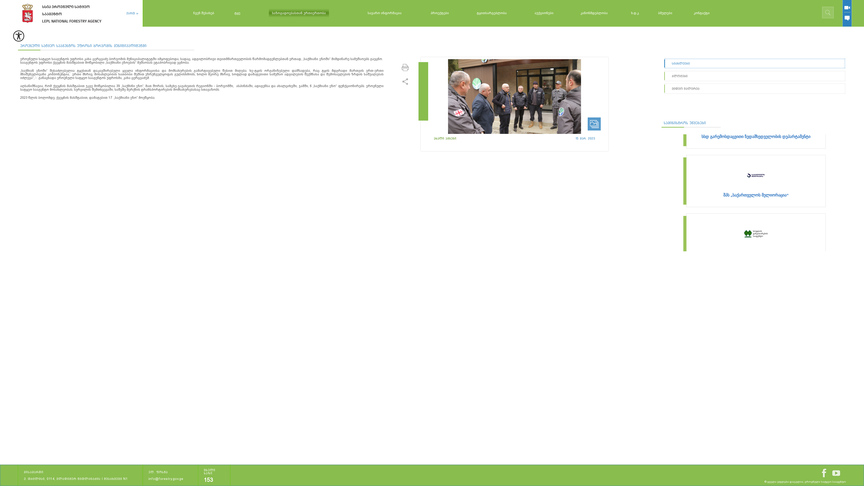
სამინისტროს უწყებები (685, 123)
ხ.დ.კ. (635, 13)
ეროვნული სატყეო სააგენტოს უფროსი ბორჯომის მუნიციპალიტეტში (83, 45)
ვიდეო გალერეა (686, 88)
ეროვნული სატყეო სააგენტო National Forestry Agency (27, 13)
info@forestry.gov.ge (165, 479)
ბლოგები (680, 76)
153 (208, 480)
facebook (824, 472)
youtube (836, 473)
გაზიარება (405, 81)
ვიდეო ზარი (847, 8)
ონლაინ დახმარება (847, 18)
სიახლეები (681, 63)
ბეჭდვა (405, 67)
